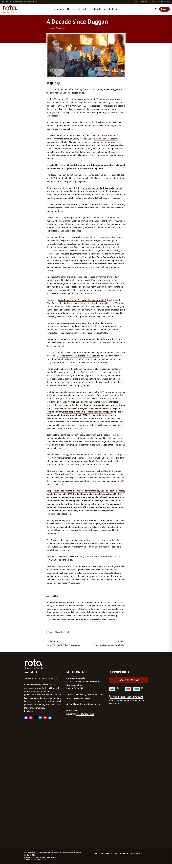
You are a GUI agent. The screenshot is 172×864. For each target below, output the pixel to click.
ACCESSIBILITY (136, 853)
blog (50, 632)
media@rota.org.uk (85, 714)
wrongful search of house (101, 188)
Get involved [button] (97, 9)
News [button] (70, 9)
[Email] (58, 83)
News (70, 632)
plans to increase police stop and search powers (86, 540)
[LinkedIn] (54, 83)
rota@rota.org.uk (92, 704)
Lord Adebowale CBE (40, 860)
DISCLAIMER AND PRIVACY (120, 853)
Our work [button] (82, 9)
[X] (51, 83)
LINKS (107, 853)
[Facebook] (47, 83)
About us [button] (57, 9)
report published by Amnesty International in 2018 (82, 300)
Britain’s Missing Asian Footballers (110, 643)
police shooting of (81, 204)
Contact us (113, 9)
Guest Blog (59, 632)
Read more (29, 711)
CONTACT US (98, 853)
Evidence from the (78, 356)
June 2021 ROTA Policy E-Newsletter (63, 643)
